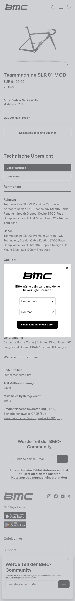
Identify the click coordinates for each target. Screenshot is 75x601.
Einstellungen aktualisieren (37, 324)
